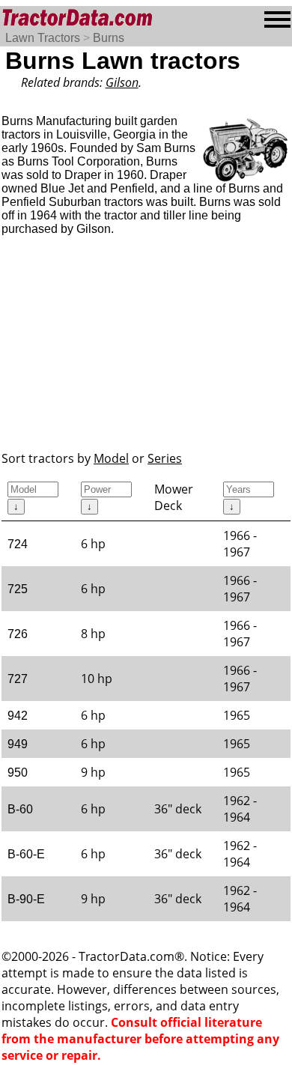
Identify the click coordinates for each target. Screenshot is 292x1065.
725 (17, 589)
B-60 (20, 809)
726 (17, 634)
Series (164, 458)
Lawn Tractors (42, 37)
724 (17, 544)
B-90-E (26, 899)
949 (17, 744)
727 (17, 679)
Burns (108, 37)
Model (111, 458)
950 (17, 772)
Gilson (122, 82)
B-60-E (26, 854)
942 (17, 715)
